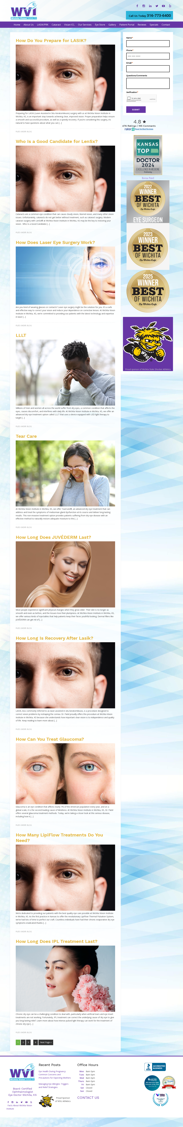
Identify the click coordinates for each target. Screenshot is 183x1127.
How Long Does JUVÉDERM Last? (53, 537)
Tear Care (26, 436)
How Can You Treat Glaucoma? (50, 739)
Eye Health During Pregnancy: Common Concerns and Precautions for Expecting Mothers (55, 1074)
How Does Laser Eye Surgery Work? (55, 242)
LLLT (21, 335)
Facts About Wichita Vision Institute (19, 1107)
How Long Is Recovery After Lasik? (54, 638)
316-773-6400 (150, 15)
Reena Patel (148, 178)
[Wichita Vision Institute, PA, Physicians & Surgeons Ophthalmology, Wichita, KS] (155, 1067)
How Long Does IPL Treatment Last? (56, 941)
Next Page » (45, 1042)
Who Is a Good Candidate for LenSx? (57, 141)
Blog (29, 131)
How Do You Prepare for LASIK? (51, 40)
